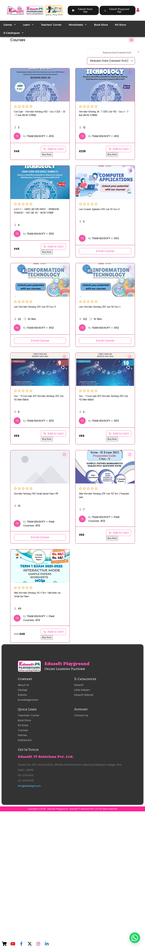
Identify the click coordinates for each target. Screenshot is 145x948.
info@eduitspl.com (29, 786)
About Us (23, 685)
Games (8, 24)
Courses (23, 730)
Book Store (101, 24)
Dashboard (24, 740)
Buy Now (46, 154)
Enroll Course (105, 251)
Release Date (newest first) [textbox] (117, 52)
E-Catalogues (12, 32)
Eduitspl (22, 690)
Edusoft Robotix (83, 695)
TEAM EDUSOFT (36, 136)
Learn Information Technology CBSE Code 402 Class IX (35, 306)
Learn (26, 24)
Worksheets (76, 24)
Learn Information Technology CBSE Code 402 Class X (99, 306)
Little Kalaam (82, 690)
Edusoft (79, 685)
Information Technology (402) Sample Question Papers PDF (36, 493)
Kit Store (120, 24)
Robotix (22, 695)
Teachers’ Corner (51, 24)
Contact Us (81, 715)
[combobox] (111, 52)
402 (51, 136)
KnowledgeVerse (28, 700)
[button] (134, 937)
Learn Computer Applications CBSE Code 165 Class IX (99, 209)
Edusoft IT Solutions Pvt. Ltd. (46, 757)
